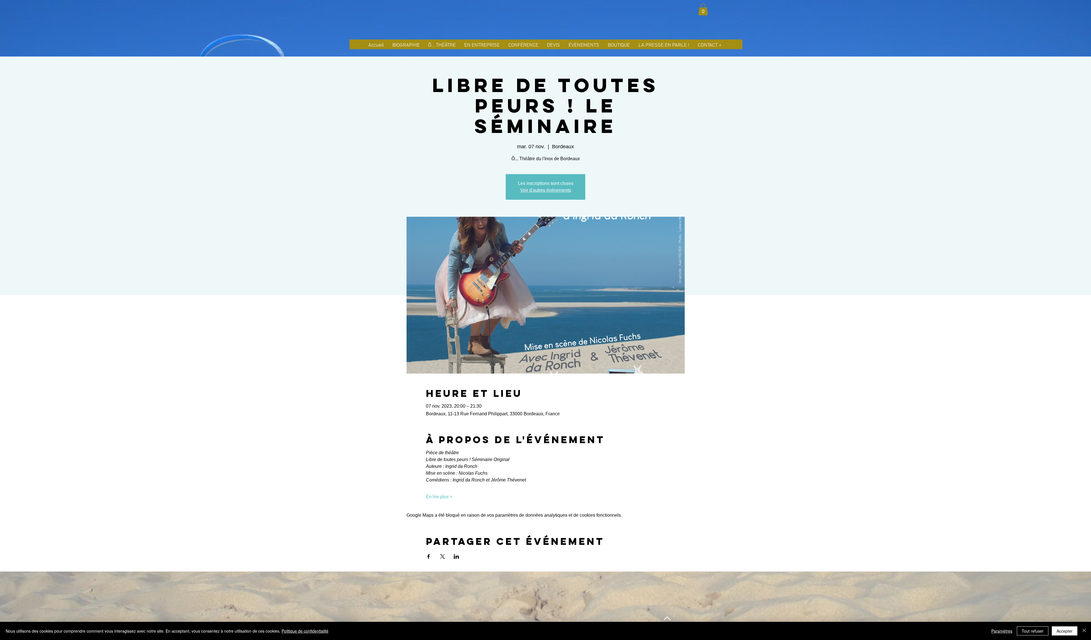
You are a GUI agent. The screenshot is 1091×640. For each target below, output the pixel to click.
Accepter (1065, 631)
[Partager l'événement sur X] (442, 556)
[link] (703, 9)
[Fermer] (1084, 630)
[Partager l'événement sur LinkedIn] (456, 556)
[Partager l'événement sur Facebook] (428, 556)
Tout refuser (1033, 631)
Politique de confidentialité (305, 631)
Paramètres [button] (1001, 631)
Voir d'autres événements (545, 190)
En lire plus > (439, 496)
